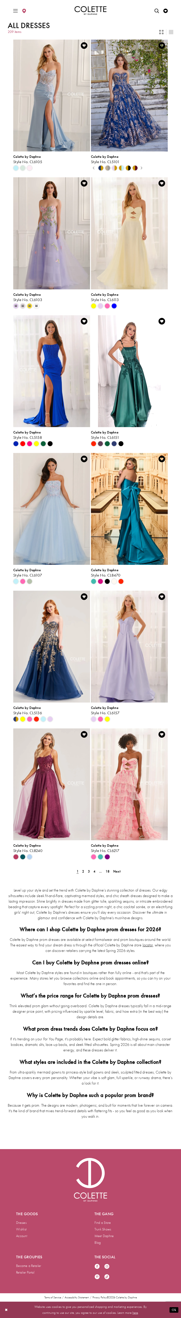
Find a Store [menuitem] (102, 1223)
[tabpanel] (101, 168)
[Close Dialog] (6, 1310)
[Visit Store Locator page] (24, 10)
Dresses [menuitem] (21, 1223)
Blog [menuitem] (97, 1243)
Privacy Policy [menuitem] (99, 1297)
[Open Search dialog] (156, 10)
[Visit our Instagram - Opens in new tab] (106, 1267)
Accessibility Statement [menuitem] (77, 1297)
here (135, 1313)
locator (148, 945)
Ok (174, 1310)
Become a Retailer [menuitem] (28, 1266)
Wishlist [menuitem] (21, 1229)
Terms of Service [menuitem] (52, 1297)
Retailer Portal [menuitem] (25, 1272)
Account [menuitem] (21, 1236)
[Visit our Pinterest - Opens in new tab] (97, 1277)
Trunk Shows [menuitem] (102, 1229)
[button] (15, 10)
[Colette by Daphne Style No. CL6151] (129, 371)
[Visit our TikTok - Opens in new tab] (106, 1277)
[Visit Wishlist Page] (165, 10)
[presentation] (51, 95)
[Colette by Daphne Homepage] (91, 10)
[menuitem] (15, 10)
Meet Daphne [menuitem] (104, 1236)
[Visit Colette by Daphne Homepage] (90, 1180)
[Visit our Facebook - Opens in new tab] (97, 1267)
